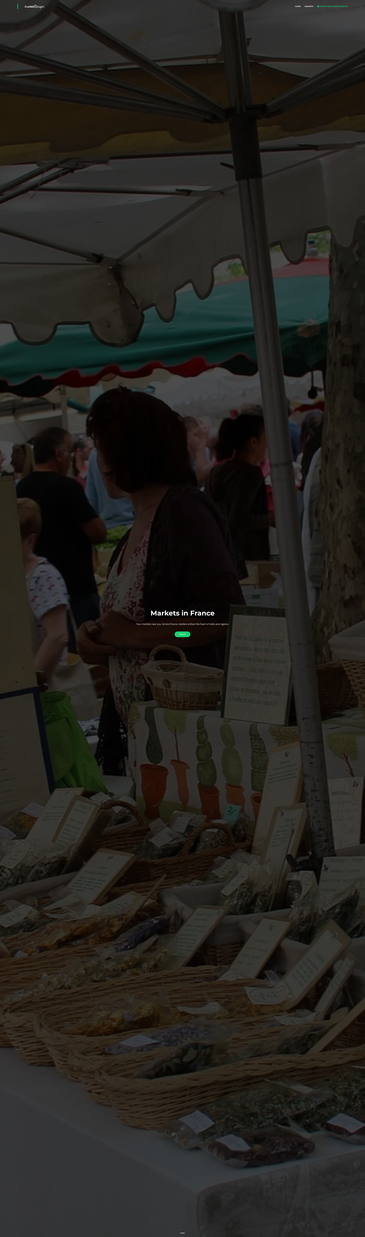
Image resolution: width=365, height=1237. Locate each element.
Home (298, 6)
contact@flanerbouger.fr (333, 6)
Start (182, 634)
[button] (9, 618)
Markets (309, 6)
